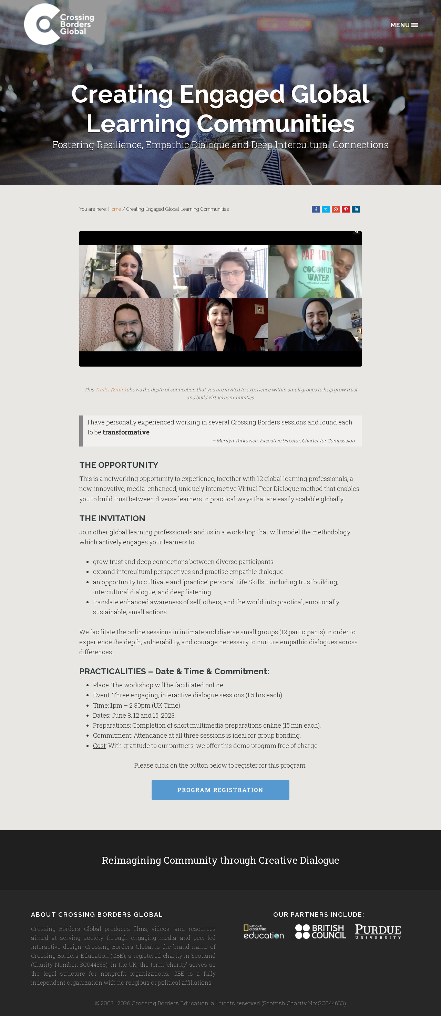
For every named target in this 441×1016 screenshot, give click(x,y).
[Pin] (346, 209)
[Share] (316, 209)
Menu (400, 25)
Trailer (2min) (110, 389)
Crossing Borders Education (84, 24)
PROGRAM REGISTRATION (220, 789)
